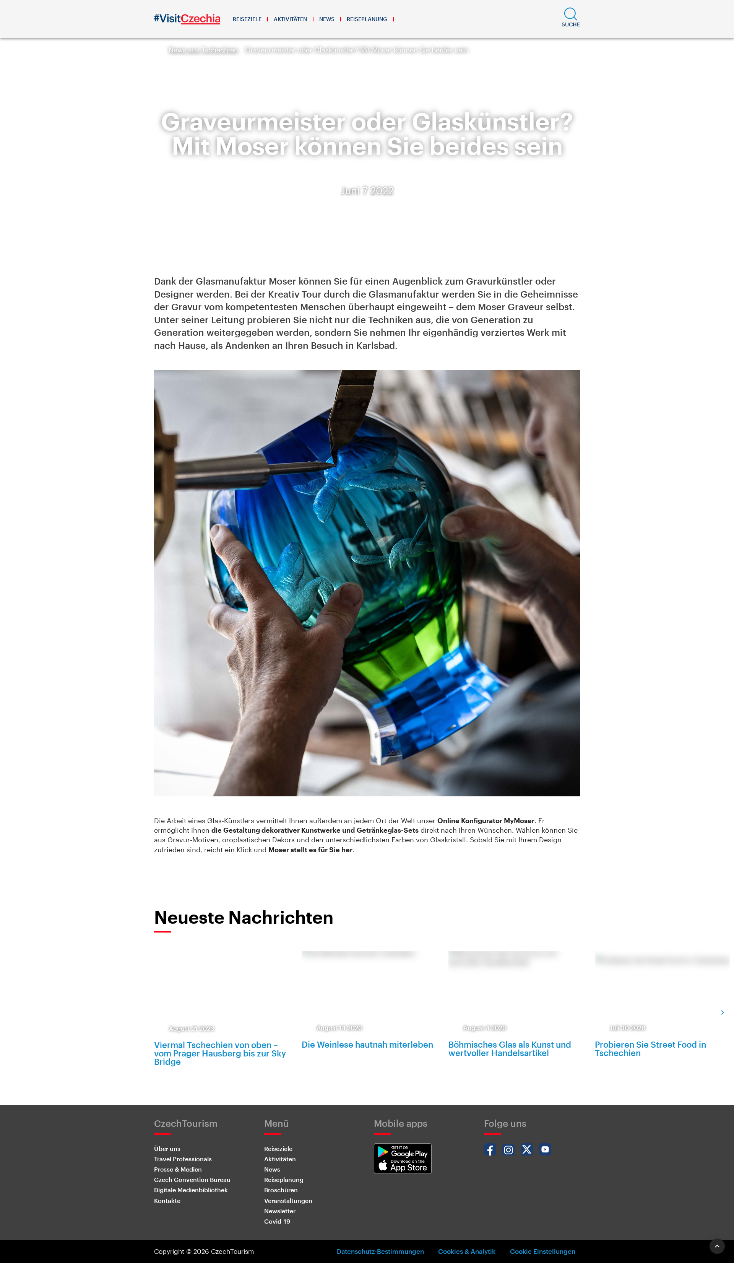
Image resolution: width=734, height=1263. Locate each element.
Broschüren (281, 1189)
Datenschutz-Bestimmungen (380, 1251)
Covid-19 (277, 1221)
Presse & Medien (178, 1169)
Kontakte (167, 1200)
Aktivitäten (290, 19)
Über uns (167, 1148)
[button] (571, 19)
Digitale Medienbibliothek (191, 1189)
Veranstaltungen (288, 1200)
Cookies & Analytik (466, 1251)
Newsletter (280, 1210)
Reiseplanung (367, 19)
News (327, 19)
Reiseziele (247, 19)
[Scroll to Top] (717, 1246)
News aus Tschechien (203, 50)
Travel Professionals (183, 1158)
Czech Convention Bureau (192, 1179)
